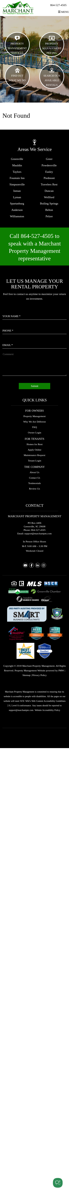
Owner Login (34, 432)
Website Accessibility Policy (47, 710)
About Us (34, 472)
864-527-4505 (58, 5)
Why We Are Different (34, 421)
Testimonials (34, 483)
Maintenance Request (34, 455)
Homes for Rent (35, 444)
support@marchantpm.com (38, 533)
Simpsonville (17, 184)
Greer (49, 159)
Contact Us (34, 478)
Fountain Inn (17, 178)
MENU (64, 11)
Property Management (34, 416)
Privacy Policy (39, 675)
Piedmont (49, 178)
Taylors (17, 171)
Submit (34, 386)
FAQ (34, 427)
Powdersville (49, 165)
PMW (61, 670)
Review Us (34, 488)
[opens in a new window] (27, 613)
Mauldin (17, 165)
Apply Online (34, 449)
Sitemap (26, 675)
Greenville (17, 159)
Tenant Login (34, 460)
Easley (49, 171)
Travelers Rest (49, 184)
